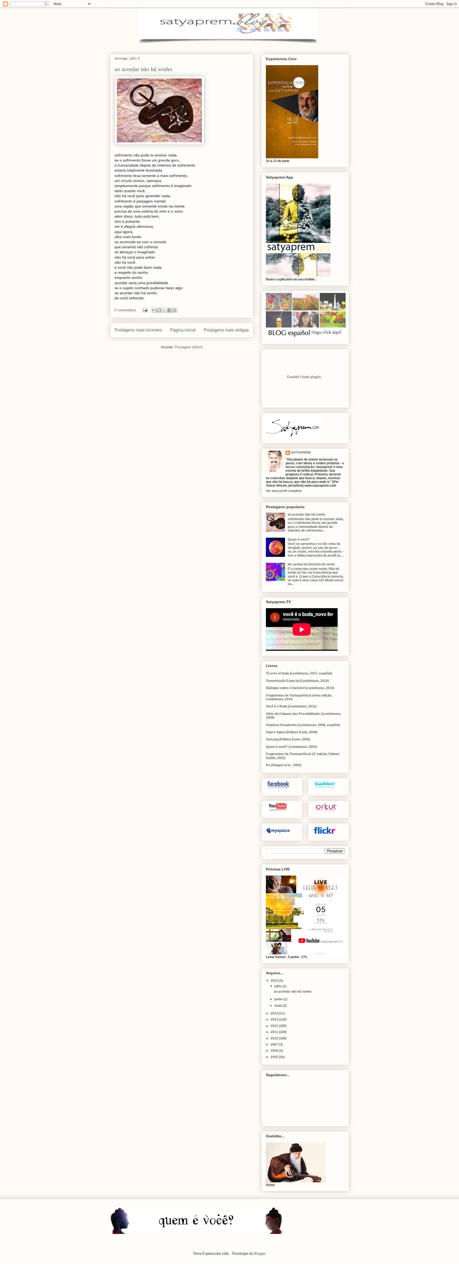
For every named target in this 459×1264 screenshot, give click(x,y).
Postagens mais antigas (226, 330)
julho (278, 986)
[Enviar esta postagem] (144, 310)
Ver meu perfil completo (284, 491)
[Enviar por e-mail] (154, 310)
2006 (275, 1050)
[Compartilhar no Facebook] (169, 310)
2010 (275, 1038)
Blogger (259, 1253)
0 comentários (125, 310)
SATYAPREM (301, 452)
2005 (275, 1057)
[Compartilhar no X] (164, 310)
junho (278, 999)
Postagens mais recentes (138, 330)
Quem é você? (298, 539)
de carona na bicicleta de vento (311, 564)
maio (278, 1006)
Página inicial (183, 330)
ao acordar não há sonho (143, 69)
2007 (275, 1044)
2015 (275, 981)
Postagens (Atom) (189, 347)
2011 (275, 1032)
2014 (275, 1013)
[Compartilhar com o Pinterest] (174, 310)
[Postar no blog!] (159, 310)
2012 (275, 1026)
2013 (275, 1019)
